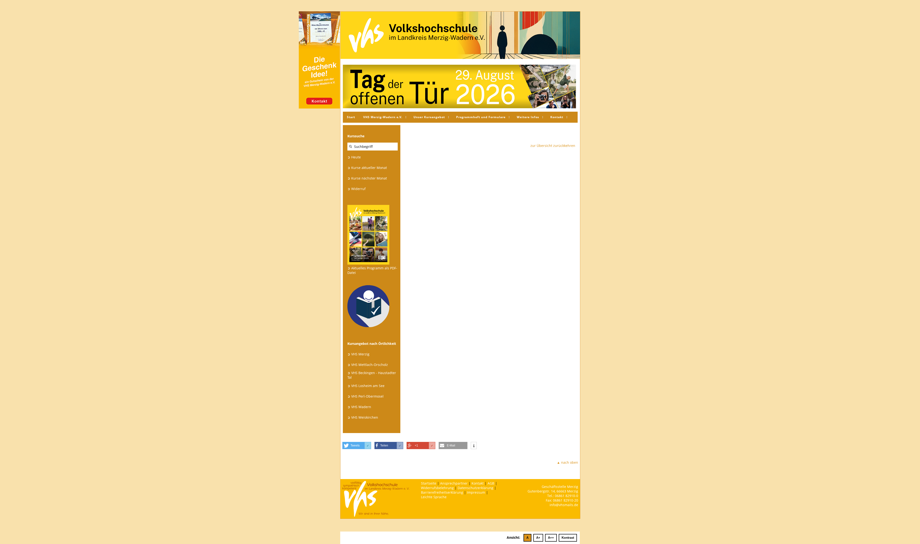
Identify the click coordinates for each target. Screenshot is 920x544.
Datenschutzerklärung (475, 488)
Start (351, 117)
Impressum (476, 492)
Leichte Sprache (434, 497)
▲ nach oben (567, 462)
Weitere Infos (528, 117)
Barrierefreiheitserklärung (442, 492)
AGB (491, 483)
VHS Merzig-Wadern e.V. (382, 117)
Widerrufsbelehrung (437, 488)
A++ (551, 537)
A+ (538, 537)
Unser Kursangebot (429, 117)
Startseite (428, 483)
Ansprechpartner (454, 483)
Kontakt (556, 117)
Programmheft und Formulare (481, 117)
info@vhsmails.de (564, 505)
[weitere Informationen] (474, 446)
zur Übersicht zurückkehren (552, 145)
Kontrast (568, 537)
